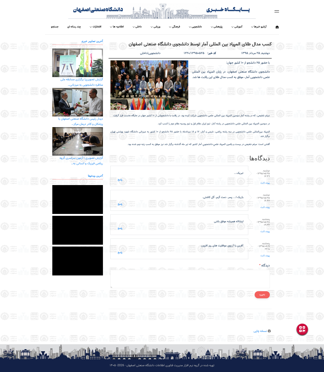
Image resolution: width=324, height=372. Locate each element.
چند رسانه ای (74, 27)
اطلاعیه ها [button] (118, 27)
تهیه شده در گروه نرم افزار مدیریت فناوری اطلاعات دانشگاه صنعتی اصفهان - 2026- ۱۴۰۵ (162, 365)
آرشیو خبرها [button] (260, 27)
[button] (276, 11)
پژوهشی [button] (218, 27)
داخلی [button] (138, 27)
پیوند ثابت (265, 183)
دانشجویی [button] (197, 27)
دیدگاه (265, 265)
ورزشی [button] (157, 27)
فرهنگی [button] (176, 27)
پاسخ (120, 180)
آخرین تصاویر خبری (92, 41)
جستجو (54, 27)
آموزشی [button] (238, 27)
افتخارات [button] (97, 27)
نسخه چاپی (261, 331)
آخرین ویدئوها (95, 175)
